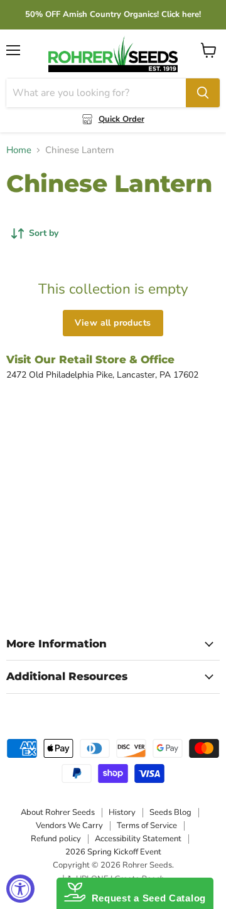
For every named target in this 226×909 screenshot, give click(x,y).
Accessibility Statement (138, 838)
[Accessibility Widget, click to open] (20, 888)
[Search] (203, 92)
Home (18, 150)
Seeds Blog (170, 812)
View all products (113, 323)
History (122, 812)
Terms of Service (147, 825)
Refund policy (56, 838)
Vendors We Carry (69, 825)
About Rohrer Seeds (58, 812)
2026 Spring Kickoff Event (113, 852)
